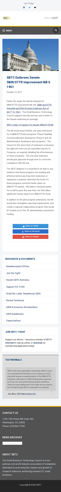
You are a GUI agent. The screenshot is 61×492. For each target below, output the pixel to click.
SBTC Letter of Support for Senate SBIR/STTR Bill (30, 125)
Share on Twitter (32, 226)
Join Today (29, 3)
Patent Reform (13, 320)
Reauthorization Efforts (17, 266)
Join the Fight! (13, 273)
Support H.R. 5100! (15, 287)
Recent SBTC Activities (17, 280)
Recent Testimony (15, 300)
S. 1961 (16, 112)
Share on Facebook (32, 231)
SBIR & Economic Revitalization (21, 307)
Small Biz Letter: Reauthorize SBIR (23, 293)
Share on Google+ (32, 237)
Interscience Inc (28, 394)
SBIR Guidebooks (15, 314)
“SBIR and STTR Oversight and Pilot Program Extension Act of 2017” (29, 108)
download (37, 343)
